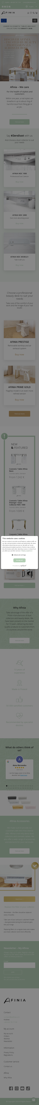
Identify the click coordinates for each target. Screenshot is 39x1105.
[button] (19, 555)
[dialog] (19, 552)
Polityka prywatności (26, 551)
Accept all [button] (19, 560)
